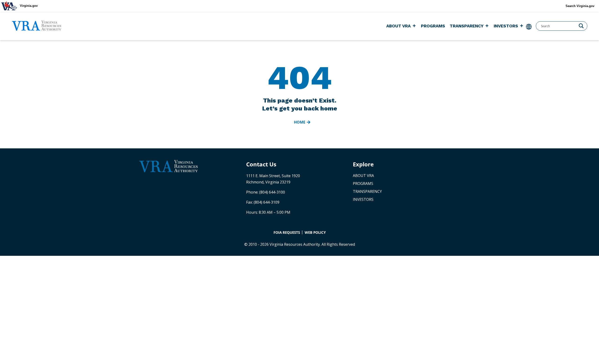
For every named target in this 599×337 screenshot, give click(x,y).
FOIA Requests (287, 232)
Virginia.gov (29, 5)
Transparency (466, 25)
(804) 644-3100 (272, 192)
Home (299, 122)
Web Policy (315, 232)
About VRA (398, 25)
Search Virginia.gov (580, 6)
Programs (433, 25)
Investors (506, 25)
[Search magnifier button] (581, 25)
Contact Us (261, 164)
